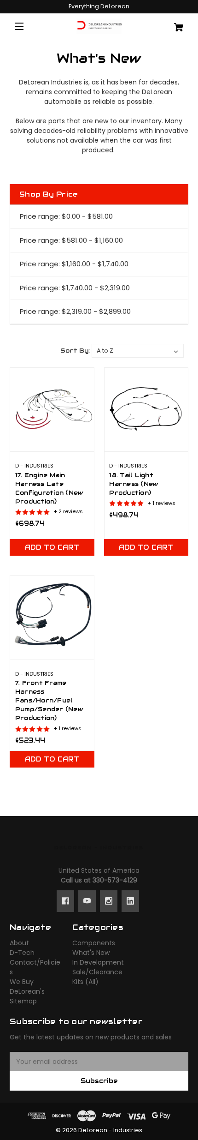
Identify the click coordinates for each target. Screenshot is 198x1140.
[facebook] (65, 900)
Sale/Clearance (97, 972)
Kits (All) (85, 981)
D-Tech (22, 952)
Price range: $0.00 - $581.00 (66, 216)
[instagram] (108, 900)
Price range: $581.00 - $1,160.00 (71, 240)
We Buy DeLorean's (27, 986)
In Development (98, 962)
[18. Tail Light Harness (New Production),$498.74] (146, 410)
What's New (91, 952)
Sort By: (75, 350)
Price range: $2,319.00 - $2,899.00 (75, 311)
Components (93, 943)
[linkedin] (130, 900)
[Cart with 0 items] (173, 23)
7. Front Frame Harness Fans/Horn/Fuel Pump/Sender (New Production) (49, 700)
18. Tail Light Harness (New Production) (133, 484)
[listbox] (138, 351)
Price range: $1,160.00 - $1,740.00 (74, 264)
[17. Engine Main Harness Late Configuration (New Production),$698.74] (52, 410)
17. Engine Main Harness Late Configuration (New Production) (49, 488)
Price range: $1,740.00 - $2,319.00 (75, 288)
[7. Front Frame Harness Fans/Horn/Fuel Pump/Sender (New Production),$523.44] (52, 618)
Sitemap (23, 1001)
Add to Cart (52, 547)
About (19, 943)
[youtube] (87, 900)
